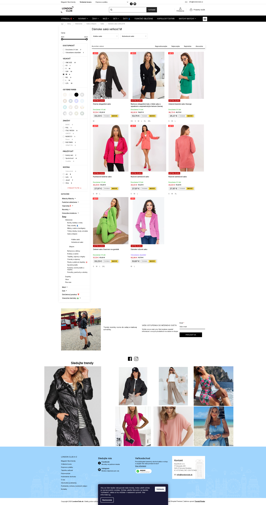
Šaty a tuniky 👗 (72, 225)
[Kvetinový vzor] (82, 107)
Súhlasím (160, 489)
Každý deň (71, 155)
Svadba (70, 161)
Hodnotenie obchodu (68, 476)
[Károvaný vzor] (76, 107)
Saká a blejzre (72, 234)
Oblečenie (68, 220)
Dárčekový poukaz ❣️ (70, 294)
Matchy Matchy (68, 198)
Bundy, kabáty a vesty (75, 223)
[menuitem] (67, 19)
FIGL (68, 127)
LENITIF (70, 133)
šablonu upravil (194, 501)
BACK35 (114, 116)
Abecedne (199, 46)
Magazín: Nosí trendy (68, 2)
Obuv (67, 279)
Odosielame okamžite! (75, 52)
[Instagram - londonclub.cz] (134, 4)
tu (109, 495)
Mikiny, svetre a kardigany (76, 228)
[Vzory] (71, 107)
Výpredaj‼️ (66, 206)
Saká (71, 237)
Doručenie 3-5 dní (73, 49)
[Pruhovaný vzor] (65, 113)
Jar (68, 174)
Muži (64, 287)
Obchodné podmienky (69, 483)
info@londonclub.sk (184, 475)
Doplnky (68, 276)
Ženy (64, 217)
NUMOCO (70, 136)
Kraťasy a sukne (72, 254)
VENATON (71, 145)
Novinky (65, 209)
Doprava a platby (102, 2)
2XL (149, 121)
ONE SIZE (71, 62)
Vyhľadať (151, 10)
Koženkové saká (77, 242)
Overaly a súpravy (73, 259)
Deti (63, 291)
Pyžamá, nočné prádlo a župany (75, 268)
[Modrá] (76, 101)
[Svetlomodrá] (82, 101)
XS (68, 65)
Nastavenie (107, 500)
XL (145, 121)
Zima (69, 183)
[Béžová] (65, 95)
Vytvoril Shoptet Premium (173, 501)
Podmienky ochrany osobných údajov (74, 486)
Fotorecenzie (65, 473)
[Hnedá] (65, 101)
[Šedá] (82, 95)
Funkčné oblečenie (69, 202)
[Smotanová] (71, 95)
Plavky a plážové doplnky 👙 (77, 262)
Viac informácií (140, 466)
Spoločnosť (71, 158)
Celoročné (71, 171)
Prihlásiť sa (191, 335)
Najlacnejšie (176, 46)
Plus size (68, 282)
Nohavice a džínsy (73, 251)
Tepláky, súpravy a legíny (76, 256)
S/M (69, 71)
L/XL (69, 83)
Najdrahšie (187, 46)
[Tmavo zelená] (82, 113)
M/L (68, 77)
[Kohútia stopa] (71, 113)
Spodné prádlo (72, 265)
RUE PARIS (71, 142)
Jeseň (69, 180)
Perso (69, 139)
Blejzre (71, 246)
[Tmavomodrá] (71, 101)
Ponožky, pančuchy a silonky (77, 272)
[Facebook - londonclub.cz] (131, 4)
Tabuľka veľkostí (67, 470)
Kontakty (64, 489)
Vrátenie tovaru (85, 2)
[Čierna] (76, 95)
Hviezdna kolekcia (69, 213)
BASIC (69, 124)
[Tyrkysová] (65, 107)
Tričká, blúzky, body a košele (77, 231)
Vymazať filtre (73, 188)
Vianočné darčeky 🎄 (70, 298)
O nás (63, 480)
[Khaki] (76, 113)
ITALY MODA (71, 130)
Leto (69, 177)
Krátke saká (75, 239)
